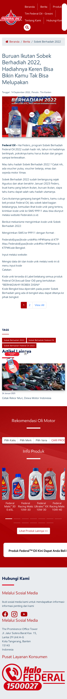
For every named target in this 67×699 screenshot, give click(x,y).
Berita (43, 6)
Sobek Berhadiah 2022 (14, 340)
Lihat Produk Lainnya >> (33, 530)
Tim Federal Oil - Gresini (39, 13)
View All (39, 305)
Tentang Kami (33, 20)
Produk (57, 6)
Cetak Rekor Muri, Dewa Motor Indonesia (26, 398)
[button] (5, 495)
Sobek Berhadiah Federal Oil (41, 340)
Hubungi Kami (55, 20)
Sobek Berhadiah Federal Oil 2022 (19, 345)
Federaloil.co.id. (30, 215)
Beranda (30, 6)
